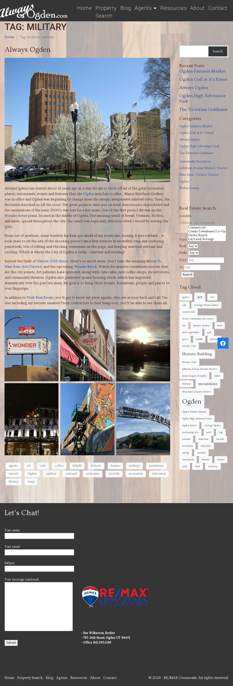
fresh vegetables (190, 332)
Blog (125, 8)
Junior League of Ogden (194, 376)
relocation (159, 474)
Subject (10, 563)
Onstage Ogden (212, 425)
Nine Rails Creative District (198, 175)
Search (218, 51)
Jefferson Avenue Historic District (203, 168)
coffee (59, 466)
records (114, 474)
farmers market (201, 325)
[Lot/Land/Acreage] (207, 239)
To (181, 267)
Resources (173, 8)
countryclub (188, 312)
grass (185, 339)
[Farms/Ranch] (207, 235)
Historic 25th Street (52, 261)
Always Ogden (28, 50)
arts (212, 297)
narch (156, 261)
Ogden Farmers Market (202, 71)
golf (209, 332)
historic (96, 466)
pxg (221, 432)
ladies (217, 376)
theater (13, 481)
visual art (213, 466)
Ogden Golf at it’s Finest (203, 79)
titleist (220, 459)
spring (185, 452)
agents (13, 466)
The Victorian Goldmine (203, 109)
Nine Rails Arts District (23, 267)
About (197, 8)
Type (183, 239)
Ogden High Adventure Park (199, 146)
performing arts (190, 432)
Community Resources (195, 161)
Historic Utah (189, 362)
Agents (143, 8)
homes (115, 466)
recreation (136, 474)
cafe (43, 466)
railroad (71, 474)
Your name (12, 530)
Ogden (88, 194)
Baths (183, 253)
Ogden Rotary (189, 425)
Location (185, 216)
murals (13, 474)
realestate (92, 474)
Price (183, 260)
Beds (182, 246)
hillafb (77, 466)
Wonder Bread (16, 216)
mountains (156, 466)
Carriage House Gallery (206, 305)
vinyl (31, 481)
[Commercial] (207, 228)
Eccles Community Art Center (198, 318)
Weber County (189, 188)
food (220, 325)
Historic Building (197, 354)
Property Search (106, 12)
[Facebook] (223, 343)
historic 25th (189, 346)
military (134, 466)
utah (184, 466)
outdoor (51, 474)
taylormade (188, 459)
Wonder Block (85, 267)
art (29, 466)
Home (84, 8)
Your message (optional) (22, 579)
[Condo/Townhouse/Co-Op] (207, 231)
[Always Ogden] (87, 119)
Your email (12, 547)
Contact (218, 8)
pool (209, 432)
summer (201, 452)
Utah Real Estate (40, 298)
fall (183, 325)
